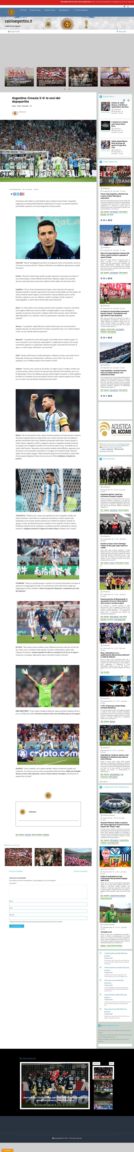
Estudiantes (104, 331)
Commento (13, 883)
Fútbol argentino (123, 211)
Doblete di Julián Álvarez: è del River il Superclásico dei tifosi (120, 124)
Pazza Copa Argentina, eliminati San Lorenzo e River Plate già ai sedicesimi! (114, 196)
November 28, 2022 (107, 451)
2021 (102, 510)
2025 (102, 562)
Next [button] (111, 1063)
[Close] (132, 1)
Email (10, 908)
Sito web (11, 915)
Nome (11, 901)
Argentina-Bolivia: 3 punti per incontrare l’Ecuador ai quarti (112, 495)
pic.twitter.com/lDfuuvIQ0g (115, 447)
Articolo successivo (81, 871)
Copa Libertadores (115, 774)
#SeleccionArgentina (124, 444)
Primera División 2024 (106, 898)
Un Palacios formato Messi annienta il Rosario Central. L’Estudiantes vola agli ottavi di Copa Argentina (115, 313)
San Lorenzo (110, 214)
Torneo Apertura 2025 (113, 842)
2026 (102, 211)
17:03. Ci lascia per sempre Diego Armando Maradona (113, 707)
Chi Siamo (23, 10)
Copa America (114, 510)
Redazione (23, 112)
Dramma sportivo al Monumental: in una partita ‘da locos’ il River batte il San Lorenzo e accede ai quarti (114, 601)
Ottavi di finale (123, 616)
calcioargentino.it (18, 21)
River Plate (103, 214)
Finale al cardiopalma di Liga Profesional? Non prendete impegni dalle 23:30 (114, 878)
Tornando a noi (106, 932)
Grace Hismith (108, 995)
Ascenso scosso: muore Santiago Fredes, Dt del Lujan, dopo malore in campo (114, 546)
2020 (102, 721)
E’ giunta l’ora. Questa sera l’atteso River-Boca (119, 143)
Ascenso (112, 562)
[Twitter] (19, 823)
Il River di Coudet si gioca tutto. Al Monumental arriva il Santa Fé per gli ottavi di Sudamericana (51, 83)
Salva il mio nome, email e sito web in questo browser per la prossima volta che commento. (37, 921)
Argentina (21, 834)
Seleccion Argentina (36, 834)
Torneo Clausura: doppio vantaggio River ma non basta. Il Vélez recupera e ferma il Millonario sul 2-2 (115, 82)
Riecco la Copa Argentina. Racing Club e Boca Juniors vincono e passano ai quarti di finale (115, 255)
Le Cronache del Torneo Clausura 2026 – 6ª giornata (83, 84)
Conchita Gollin (109, 953)
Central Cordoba (110, 329)
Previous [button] (96, 1063)
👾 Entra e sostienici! (80, 10)
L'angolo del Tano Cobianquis (118, 895)
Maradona (112, 721)
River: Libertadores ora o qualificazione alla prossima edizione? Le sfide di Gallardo (115, 655)
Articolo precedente (16, 871)
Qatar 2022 (28, 834)
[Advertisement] (67, 47)
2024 (102, 672)
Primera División (34, 10)
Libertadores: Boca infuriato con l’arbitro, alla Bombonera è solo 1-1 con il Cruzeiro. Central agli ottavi (55, 1099)
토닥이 (106, 980)
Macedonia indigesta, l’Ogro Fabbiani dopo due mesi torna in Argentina (19, 83)
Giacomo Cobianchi (109, 815)
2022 (17, 834)
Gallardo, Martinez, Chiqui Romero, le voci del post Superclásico (119, 105)
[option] (19, 76)
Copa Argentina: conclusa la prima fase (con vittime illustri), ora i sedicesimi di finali (113, 373)
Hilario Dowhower (110, 967)
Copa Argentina (64, 10)
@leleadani (126, 445)
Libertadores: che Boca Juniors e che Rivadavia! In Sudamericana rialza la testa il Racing (115, 757)
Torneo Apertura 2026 (120, 619)
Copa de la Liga (49, 10)
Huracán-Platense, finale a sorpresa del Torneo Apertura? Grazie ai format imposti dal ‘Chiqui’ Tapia (115, 824)
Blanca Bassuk (108, 1009)
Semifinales (46, 834)
